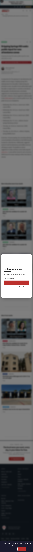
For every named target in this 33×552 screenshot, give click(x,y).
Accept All (22, 549)
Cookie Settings (12, 549)
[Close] (28, 257)
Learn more (27, 545)
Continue (16, 283)
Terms (20, 286)
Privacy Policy (25, 286)
